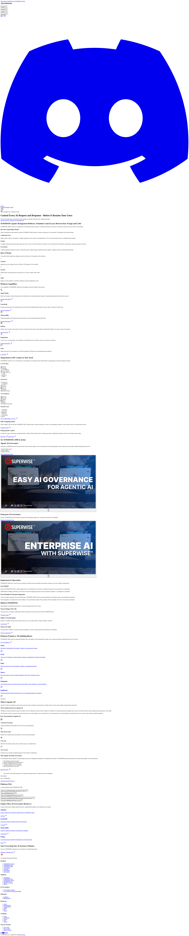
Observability (7, 870)
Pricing (5, 884)
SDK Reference (7, 906)
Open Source (7, 871)
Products (3, 6)
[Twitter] (1, 933)
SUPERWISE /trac (8, 881)
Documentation (7, 905)
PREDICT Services (8, 883)
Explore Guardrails (5, 310)
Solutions (3, 9)
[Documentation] (1, 16)
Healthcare (6, 897)
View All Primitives (5, 642)
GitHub (5, 908)
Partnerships (6, 917)
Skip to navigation (14, 1)
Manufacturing (7, 898)
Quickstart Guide (5, 427)
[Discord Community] (94, 204)
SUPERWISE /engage (9, 880)
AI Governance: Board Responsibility (12, 891)
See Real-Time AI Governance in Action (10, 220)
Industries (3, 11)
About (5, 916)
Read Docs (11, 520)
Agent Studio (4, 624)
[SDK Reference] (3, 16)
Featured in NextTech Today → (8, 781)
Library (5, 904)
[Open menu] (2, 209)
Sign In (2, 206)
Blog (5, 909)
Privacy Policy (7, 928)
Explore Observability (6, 321)
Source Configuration (6, 633)
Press (5, 920)
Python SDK (11, 436)
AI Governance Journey (9, 890)
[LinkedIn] (3, 933)
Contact (5, 921)
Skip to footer (22, 1)
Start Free (3, 207)
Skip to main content (5, 1)
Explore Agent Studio (6, 299)
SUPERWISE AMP (8, 866)
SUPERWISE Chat (8, 865)
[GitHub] (5, 16)
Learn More (3, 354)
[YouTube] (7, 933)
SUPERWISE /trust (8, 879)
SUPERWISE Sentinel (9, 864)
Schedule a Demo (9, 207)
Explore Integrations (5, 343)
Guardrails (6, 869)
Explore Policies (4, 332)
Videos (5, 910)
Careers (5, 919)
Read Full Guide (9, 454)
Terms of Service (7, 930)
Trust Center (6, 927)
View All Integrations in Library (8, 418)
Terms (23, 934)
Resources (3, 14)
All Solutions (7, 877)
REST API (3, 436)
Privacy (20, 934)
